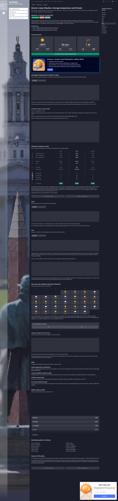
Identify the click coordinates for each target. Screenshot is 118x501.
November (104, 31)
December (104, 32)
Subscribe (104, 496)
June (103, 21)
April (103, 18)
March (103, 16)
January (103, 12)
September (104, 27)
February (104, 14)
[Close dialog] (115, 483)
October (104, 29)
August (103, 25)
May (103, 20)
